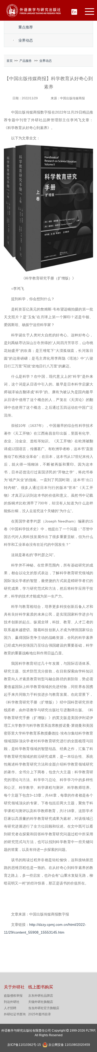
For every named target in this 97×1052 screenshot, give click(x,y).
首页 (9, 61)
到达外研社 (11, 1002)
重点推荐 (25, 27)
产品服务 (25, 61)
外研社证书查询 (15, 1014)
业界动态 (25, 40)
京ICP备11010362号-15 (24, 1045)
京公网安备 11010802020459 (69, 1044)
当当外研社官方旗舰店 (43, 1008)
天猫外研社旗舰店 (40, 1002)
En (74, 12)
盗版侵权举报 (13, 995)
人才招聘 (10, 1008)
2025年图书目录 (39, 1014)
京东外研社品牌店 (40, 995)
